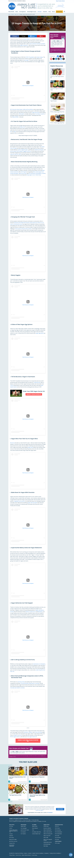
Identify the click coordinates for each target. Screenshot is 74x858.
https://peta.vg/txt (26, 755)
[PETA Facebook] (58, 56)
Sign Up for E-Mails (13, 839)
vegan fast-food (35, 112)
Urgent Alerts (23, 826)
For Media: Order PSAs (36, 831)
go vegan (27, 60)
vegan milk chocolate (32, 502)
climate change (39, 57)
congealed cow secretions (19, 501)
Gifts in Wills (46, 837)
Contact (29, 853)
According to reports (39, 114)
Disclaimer (46, 853)
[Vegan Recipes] (57, 97)
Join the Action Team (25, 830)
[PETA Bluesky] (61, 59)
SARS (20, 154)
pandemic (26, 732)
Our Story (11, 826)
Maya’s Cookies (41, 173)
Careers (10, 828)
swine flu (12, 154)
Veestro (27, 611)
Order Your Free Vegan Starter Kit (28, 740)
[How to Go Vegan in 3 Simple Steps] (57, 85)
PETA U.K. (57, 826)
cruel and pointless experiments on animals (29, 683)
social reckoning (38, 732)
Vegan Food (16, 14)
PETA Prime (11, 837)
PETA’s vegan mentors (15, 736)
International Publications (11, 846)
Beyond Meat (15, 117)
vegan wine (30, 447)
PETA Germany (58, 830)
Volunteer (11, 835)
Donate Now (46, 826)
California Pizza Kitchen (28, 109)
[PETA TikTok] (59, 59)
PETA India (57, 835)
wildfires (30, 732)
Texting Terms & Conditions (55, 853)
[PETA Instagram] (63, 56)
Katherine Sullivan (26, 39)
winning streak (21, 681)
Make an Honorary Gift (48, 833)
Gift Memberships (47, 844)
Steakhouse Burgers (39, 149)
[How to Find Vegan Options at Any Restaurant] (38, 792)
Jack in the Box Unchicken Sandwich (37, 43)
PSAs (33, 830)
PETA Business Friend (33, 173)
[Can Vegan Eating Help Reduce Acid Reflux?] (17, 774)
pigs (15, 131)
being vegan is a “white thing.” (34, 175)
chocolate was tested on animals (17, 687)
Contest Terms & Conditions (37, 853)
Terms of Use (18, 855)
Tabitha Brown (37, 382)
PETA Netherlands (58, 831)
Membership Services (48, 842)
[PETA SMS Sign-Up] (54, 59)
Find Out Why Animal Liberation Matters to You (13, 830)
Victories (11, 833)
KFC (11, 109)
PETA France (57, 828)
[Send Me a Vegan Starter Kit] (28, 393)
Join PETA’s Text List (13, 841)
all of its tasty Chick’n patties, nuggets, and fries (20, 151)
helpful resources (18, 735)
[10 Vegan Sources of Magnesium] (38, 774)
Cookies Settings (34, 855)
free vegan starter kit (31, 736)
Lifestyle (12, 14)
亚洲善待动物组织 (58, 841)
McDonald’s (21, 114)
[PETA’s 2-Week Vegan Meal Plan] (57, 108)
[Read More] (37, 809)
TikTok (11, 385)
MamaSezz (40, 611)
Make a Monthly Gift (47, 830)
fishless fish (22, 127)
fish (11, 131)
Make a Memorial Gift (48, 831)
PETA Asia (57, 839)
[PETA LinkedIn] (56, 59)
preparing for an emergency (39, 664)
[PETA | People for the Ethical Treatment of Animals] (11, 6)
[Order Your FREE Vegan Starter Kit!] (57, 73)
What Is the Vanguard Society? (48, 840)
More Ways (46, 846)
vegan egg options (40, 333)
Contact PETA (12, 843)
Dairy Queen (19, 109)
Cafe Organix (23, 172)
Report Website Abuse (26, 855)
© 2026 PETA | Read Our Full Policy (16, 853)
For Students (23, 831)
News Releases (35, 828)
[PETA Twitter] (60, 56)
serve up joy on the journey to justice (23, 228)
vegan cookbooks (24, 45)
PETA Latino (57, 843)
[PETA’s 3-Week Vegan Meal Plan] (57, 119)
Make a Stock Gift (47, 835)
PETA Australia (58, 837)
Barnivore (12, 442)
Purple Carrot (33, 611)
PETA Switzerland (58, 833)
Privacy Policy (11, 855)
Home (9, 14)
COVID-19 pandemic (30, 57)
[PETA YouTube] (51, 59)
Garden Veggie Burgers (23, 149)
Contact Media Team (36, 833)
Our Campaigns (24, 828)
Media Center (34, 826)
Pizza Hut (14, 109)
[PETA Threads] (64, 59)
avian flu (16, 154)
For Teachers (23, 833)
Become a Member (47, 828)
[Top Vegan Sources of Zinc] (17, 792)
